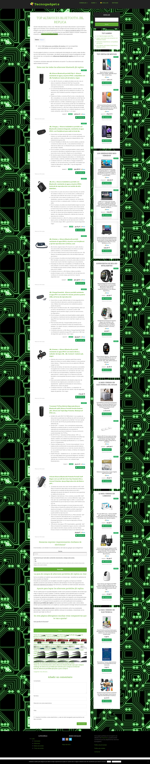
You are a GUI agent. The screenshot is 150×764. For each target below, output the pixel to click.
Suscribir (60, 569)
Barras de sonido (39, 746)
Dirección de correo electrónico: (43, 703)
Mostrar (42, 39)
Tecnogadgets (48, 32)
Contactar (97, 752)
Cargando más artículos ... (41, 671)
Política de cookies (99, 748)
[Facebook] (63, 739)
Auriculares (37, 741)
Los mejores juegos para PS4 (104, 36)
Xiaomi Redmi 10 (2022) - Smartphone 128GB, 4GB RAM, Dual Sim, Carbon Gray (107, 74)
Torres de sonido (39, 748)
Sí (35, 559)
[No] (148, 762)
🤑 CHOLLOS (104, 3)
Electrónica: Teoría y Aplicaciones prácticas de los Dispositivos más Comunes (106, 663)
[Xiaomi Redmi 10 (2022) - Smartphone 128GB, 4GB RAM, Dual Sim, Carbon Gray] (106, 64)
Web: (35, 710)
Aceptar (109, 761)
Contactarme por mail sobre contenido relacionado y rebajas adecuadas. (54, 558)
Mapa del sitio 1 (66, 744)
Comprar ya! (81, 117)
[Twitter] (70, 739)
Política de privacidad (100, 745)
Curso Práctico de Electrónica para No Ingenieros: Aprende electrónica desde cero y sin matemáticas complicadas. (107, 632)
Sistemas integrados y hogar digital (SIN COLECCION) (107, 472)
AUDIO (93, 3)
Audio (33, 738)
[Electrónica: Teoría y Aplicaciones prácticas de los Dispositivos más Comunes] (106, 654)
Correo (60, 551)
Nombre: (36, 696)
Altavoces (37, 743)
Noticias (115, 3)
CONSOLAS (82, 3)
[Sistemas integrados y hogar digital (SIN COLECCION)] (106, 464)
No (35, 561)
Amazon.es (104, 737)
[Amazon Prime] (83, 114)
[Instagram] (67, 739)
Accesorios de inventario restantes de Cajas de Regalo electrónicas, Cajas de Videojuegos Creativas (106, 694)
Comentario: (37, 681)
